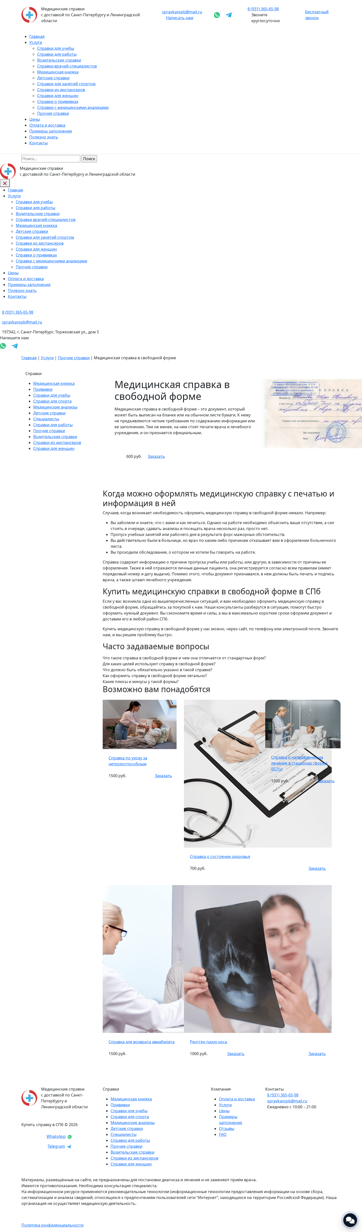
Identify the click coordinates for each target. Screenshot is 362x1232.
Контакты (38, 143)
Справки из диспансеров (61, 89)
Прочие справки (53, 113)
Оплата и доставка (47, 125)
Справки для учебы (55, 48)
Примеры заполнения (50, 131)
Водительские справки (59, 60)
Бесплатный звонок (317, 14)
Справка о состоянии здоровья (220, 856)
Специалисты (46, 419)
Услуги (35, 42)
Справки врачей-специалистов (67, 66)
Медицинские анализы (55, 407)
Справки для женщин (57, 95)
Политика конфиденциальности (52, 1225)
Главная (37, 36)
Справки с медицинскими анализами (73, 107)
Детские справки (53, 78)
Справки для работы (57, 54)
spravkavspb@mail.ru (182, 12)
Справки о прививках (57, 101)
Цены (34, 119)
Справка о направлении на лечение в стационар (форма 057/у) (299, 763)
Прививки (42, 389)
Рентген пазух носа (208, 1041)
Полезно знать (43, 137)
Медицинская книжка (58, 72)
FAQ (223, 1134)
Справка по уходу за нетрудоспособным (128, 761)
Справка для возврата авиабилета (142, 1041)
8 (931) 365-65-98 (282, 1095)
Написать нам (179, 17)
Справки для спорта (52, 401)
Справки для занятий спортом (66, 83)
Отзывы (226, 1128)
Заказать (156, 456)
